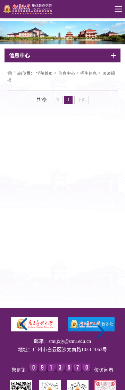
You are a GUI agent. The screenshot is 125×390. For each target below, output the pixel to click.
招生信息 (88, 73)
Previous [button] (23, 324)
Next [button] (101, 331)
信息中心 (66, 73)
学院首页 (44, 73)
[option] (34, 324)
